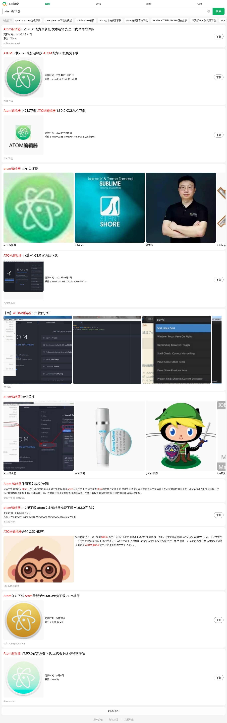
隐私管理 (113, 719)
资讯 (98, 3)
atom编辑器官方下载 (137, 20)
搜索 (218, 11)
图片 (148, 3)
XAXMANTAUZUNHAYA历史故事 (170, 20)
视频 (199, 3)
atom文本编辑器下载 (110, 20)
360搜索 (11, 3)
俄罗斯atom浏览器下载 (204, 20)
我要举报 (129, 719)
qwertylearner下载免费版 (58, 20)
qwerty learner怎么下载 (27, 20)
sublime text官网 (86, 20)
